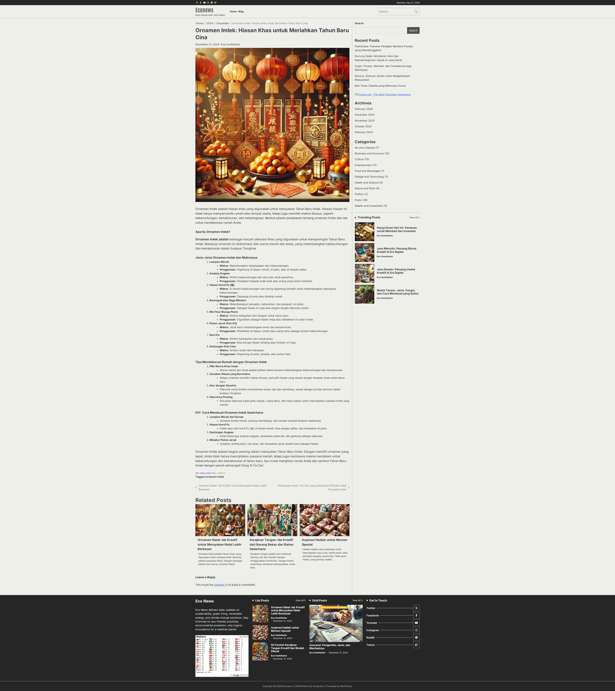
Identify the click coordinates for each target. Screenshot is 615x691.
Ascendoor (318, 686)
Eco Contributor (230, 44)
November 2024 (365, 120)
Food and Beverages (367, 170)
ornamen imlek (214, 476)
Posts (221, 473)
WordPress (346, 686)
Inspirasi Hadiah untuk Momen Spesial (285, 629)
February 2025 (364, 108)
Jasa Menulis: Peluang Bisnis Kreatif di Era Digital (396, 233)
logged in (220, 585)
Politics (359, 194)
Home (233, 11)
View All (414, 217)
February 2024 (364, 132)
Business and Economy (369, 153)
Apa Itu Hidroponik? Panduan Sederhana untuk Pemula (397, 295)
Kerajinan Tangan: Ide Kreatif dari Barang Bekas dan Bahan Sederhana (272, 544)
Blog (241, 11)
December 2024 (364, 114)
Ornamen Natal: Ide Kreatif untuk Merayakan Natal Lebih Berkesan (219, 544)
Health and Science (366, 182)
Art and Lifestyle (205, 473)
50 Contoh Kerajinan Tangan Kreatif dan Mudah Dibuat (287, 648)
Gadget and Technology (369, 176)
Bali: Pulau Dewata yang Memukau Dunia (380, 85)
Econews (204, 9)
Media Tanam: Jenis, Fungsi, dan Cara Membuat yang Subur (398, 274)
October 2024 (363, 126)
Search (359, 23)
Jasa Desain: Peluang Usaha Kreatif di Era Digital (396, 254)
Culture (359, 159)
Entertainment (363, 165)
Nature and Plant (365, 188)
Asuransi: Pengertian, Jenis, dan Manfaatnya (329, 646)
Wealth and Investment (369, 205)
